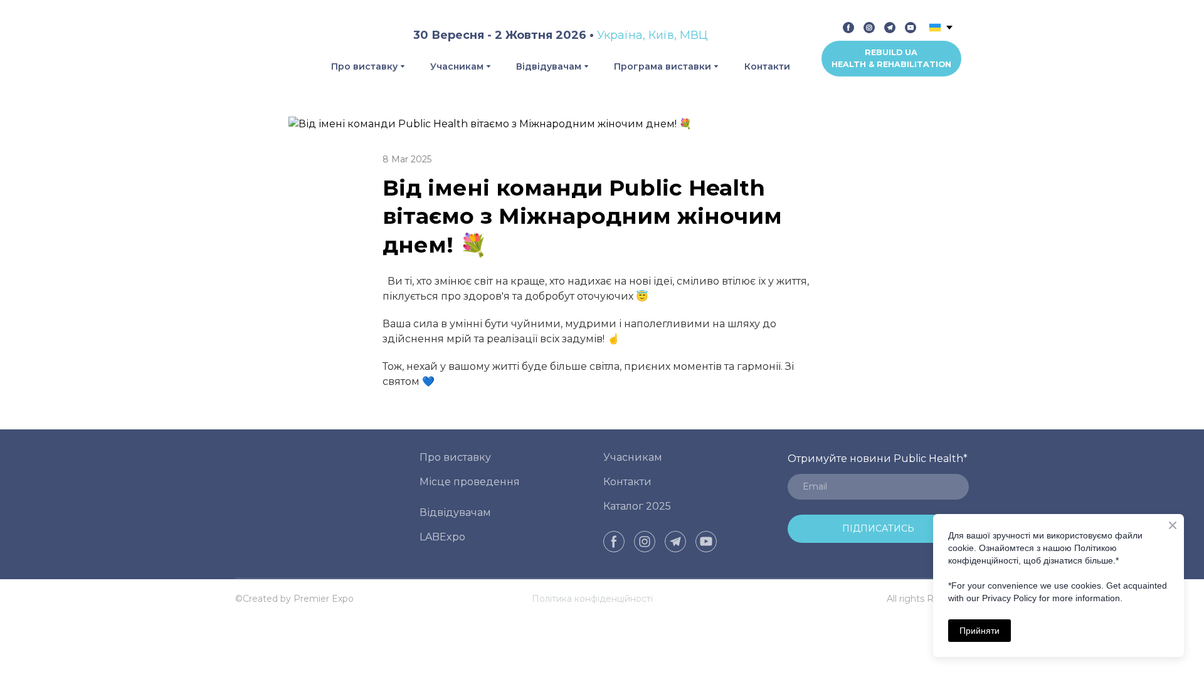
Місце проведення (470, 482)
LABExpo (442, 537)
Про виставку (364, 66)
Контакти (767, 66)
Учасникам (456, 66)
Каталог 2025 (637, 506)
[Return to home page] (259, 48)
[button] (848, 27)
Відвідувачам (548, 66)
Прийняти (979, 631)
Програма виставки (662, 66)
